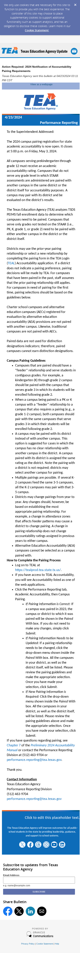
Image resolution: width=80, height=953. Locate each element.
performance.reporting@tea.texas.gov (34, 760)
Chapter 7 (14, 745)
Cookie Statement (37, 30)
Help (57, 944)
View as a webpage (41, 84)
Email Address (11, 875)
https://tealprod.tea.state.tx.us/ (38, 570)
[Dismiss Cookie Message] (75, 3)
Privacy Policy (28, 944)
